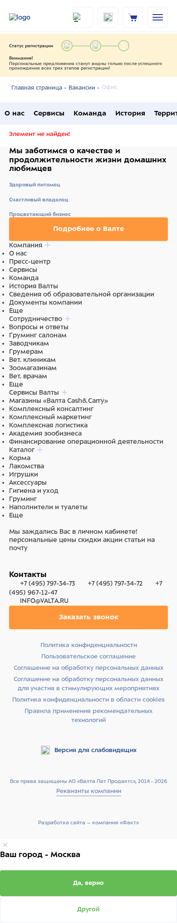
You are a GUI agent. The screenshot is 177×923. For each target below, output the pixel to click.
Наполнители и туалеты (48, 507)
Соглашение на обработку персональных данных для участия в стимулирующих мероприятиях (88, 684)
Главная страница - (38, 88)
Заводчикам (29, 343)
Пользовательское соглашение (88, 656)
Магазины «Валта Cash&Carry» (58, 400)
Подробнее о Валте (88, 228)
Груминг (23, 498)
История (130, 113)
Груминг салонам (38, 335)
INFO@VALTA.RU (43, 600)
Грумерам (26, 351)
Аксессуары (28, 482)
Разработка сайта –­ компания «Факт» (88, 822)
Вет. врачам (28, 376)
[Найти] (83, 17)
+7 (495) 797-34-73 (47, 583)
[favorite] (108, 17)
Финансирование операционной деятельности (86, 441)
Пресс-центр (29, 261)
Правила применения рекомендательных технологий (88, 715)
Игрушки (23, 474)
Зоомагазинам (33, 367)
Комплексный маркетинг (50, 417)
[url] (133, 16)
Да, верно (88, 882)
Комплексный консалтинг (51, 408)
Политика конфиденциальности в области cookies (88, 699)
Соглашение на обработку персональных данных (88, 667)
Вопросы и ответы (39, 327)
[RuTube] (14, 565)
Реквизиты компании (88, 791)
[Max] (25, 565)
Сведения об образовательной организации (81, 294)
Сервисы (49, 113)
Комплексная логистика (48, 425)
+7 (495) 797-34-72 (115, 583)
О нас (15, 113)
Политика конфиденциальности (88, 645)
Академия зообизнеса (45, 433)
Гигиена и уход (34, 490)
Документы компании (45, 302)
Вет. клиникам (32, 359)
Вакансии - (84, 88)
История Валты (33, 286)
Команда (90, 113)
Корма (19, 458)
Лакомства (26, 466)
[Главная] (31, 17)
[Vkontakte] (35, 565)
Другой (88, 909)
